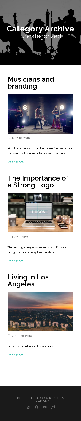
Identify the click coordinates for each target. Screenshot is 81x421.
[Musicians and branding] (40, 111)
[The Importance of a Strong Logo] (40, 210)
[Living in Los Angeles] (40, 309)
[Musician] (53, 407)
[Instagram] (28, 407)
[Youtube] (45, 407)
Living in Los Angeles (28, 280)
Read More (16, 162)
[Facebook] (36, 407)
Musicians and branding (31, 82)
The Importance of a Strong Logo (38, 181)
